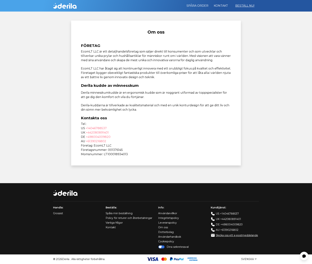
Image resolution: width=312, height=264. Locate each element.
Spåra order (197, 5)
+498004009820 (98, 137)
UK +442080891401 (228, 219)
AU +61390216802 (227, 230)
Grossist (58, 213)
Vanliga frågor (114, 222)
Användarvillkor (167, 213)
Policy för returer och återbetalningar (129, 218)
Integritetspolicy (168, 218)
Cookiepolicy (166, 241)
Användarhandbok (169, 236)
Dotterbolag (166, 232)
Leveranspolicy (167, 222)
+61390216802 (96, 141)
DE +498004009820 (229, 224)
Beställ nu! (244, 5)
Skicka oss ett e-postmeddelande (237, 235)
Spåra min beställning (119, 213)
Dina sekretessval (178, 246)
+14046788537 (96, 128)
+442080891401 (97, 132)
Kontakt (221, 5)
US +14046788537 (227, 213)
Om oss (163, 227)
